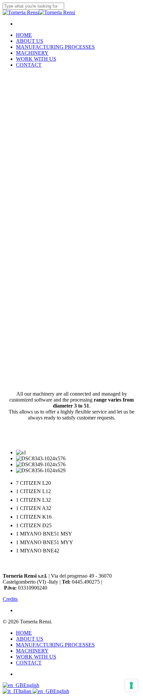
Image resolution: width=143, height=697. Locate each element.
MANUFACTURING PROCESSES (55, 645)
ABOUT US (29, 639)
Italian (25, 691)
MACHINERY (32, 651)
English (31, 685)
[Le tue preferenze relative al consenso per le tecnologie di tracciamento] (131, 685)
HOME (24, 633)
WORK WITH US (36, 657)
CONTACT (29, 662)
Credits (10, 599)
